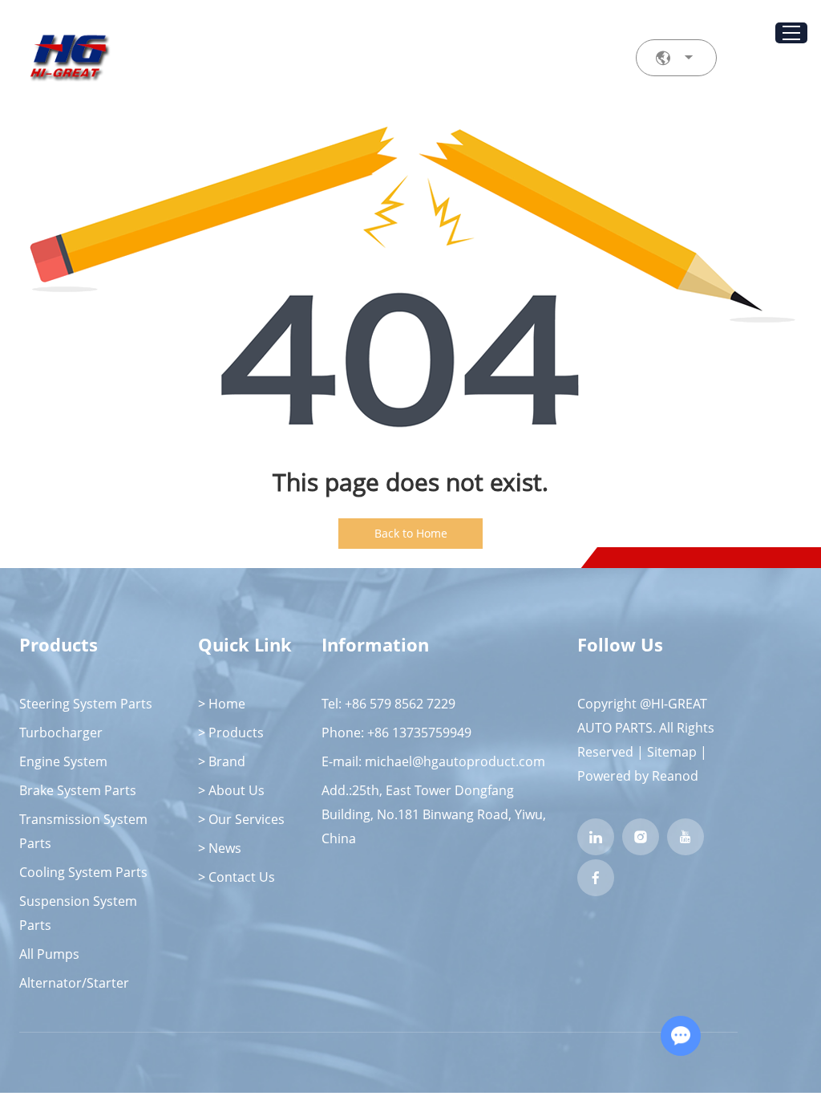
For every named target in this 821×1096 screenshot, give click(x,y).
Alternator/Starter (74, 983)
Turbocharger (61, 732)
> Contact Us (236, 877)
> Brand (221, 761)
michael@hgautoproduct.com (455, 761)
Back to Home (410, 533)
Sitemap (672, 752)
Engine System (63, 761)
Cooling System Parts (83, 872)
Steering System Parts (85, 703)
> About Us (231, 790)
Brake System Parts (77, 790)
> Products (231, 732)
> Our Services (241, 819)
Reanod (675, 776)
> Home (221, 703)
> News (219, 848)
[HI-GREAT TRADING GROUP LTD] (68, 58)
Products (58, 644)
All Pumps (49, 954)
